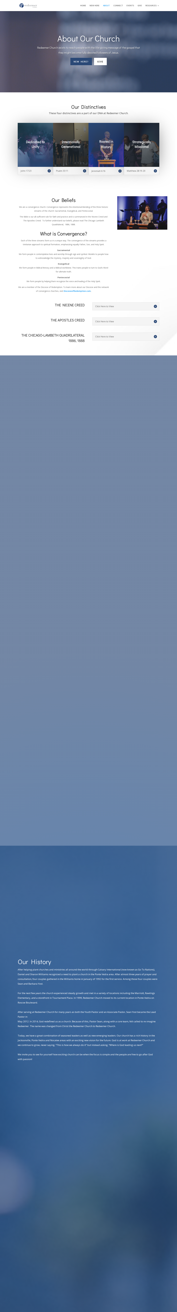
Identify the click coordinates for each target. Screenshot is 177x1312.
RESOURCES (151, 6)
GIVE (140, 6)
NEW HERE (94, 6)
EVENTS (130, 6)
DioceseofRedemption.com (77, 291)
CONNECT (118, 6)
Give (100, 61)
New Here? (81, 61)
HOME (83, 6)
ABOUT (106, 6)
